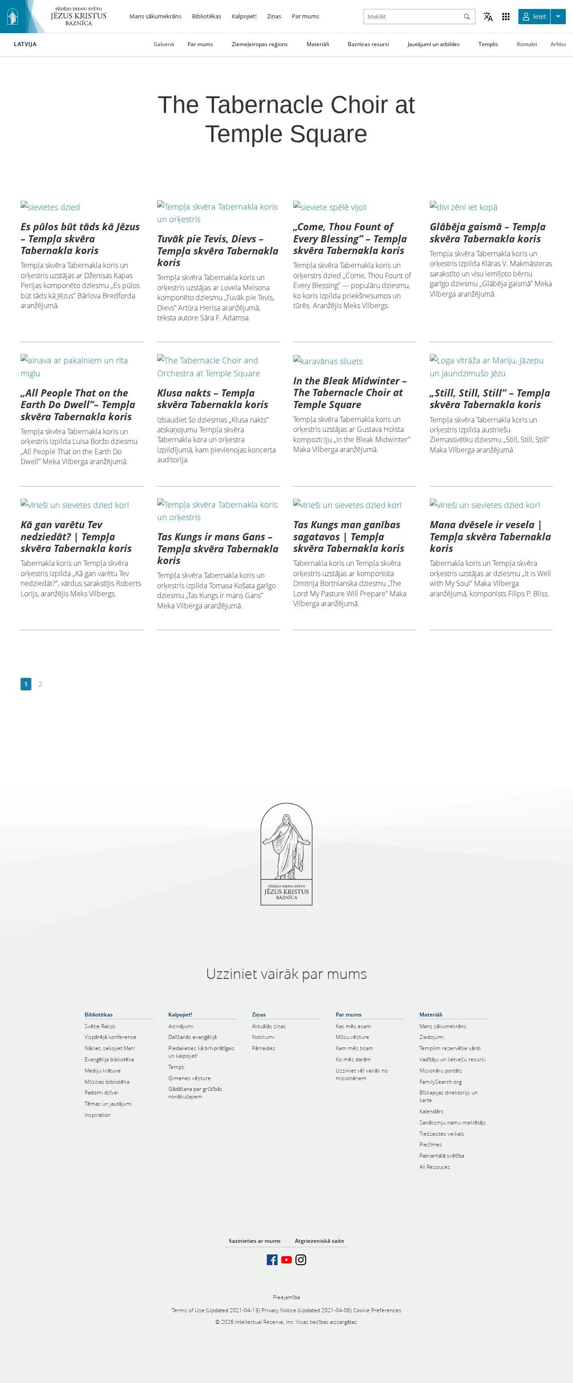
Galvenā (164, 44)
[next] (54, 684)
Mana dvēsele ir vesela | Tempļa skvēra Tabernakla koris (490, 536)
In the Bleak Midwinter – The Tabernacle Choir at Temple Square (350, 392)
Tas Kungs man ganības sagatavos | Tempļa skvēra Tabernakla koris (348, 536)
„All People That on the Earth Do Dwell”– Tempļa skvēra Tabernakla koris (78, 404)
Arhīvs (558, 44)
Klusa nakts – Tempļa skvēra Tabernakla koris (212, 398)
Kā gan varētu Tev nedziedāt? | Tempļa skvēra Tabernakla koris (76, 536)
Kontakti (527, 44)
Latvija (25, 44)
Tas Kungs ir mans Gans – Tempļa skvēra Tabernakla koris (217, 548)
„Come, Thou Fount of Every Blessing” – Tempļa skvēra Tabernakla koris (350, 238)
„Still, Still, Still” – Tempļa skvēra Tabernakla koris (490, 398)
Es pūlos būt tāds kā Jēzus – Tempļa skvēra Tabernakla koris (80, 238)
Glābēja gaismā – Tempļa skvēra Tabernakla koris (488, 232)
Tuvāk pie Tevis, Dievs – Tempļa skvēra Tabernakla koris (217, 250)
